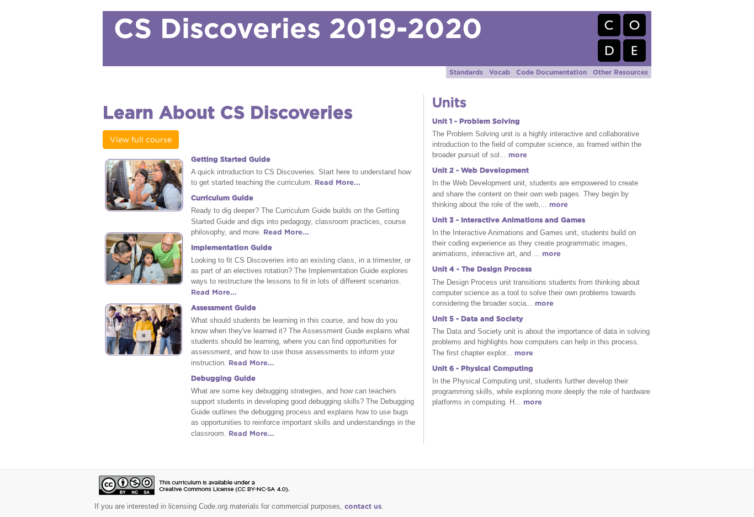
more (517, 155)
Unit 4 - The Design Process (482, 269)
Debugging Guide (223, 378)
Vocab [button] (499, 72)
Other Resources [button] (620, 72)
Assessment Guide (223, 307)
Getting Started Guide (230, 159)
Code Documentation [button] (551, 72)
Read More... (337, 182)
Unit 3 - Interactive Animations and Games (508, 220)
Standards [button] (466, 72)
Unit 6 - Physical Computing (482, 368)
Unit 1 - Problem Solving (476, 121)
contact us (362, 506)
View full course (141, 139)
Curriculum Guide (222, 198)
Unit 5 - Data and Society (477, 319)
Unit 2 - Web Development (480, 170)
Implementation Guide (231, 247)
